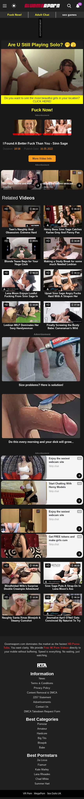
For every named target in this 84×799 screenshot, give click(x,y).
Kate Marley (42, 769)
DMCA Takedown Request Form (42, 711)
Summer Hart (42, 783)
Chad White (42, 778)
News (42, 678)
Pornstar (42, 724)
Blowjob (42, 742)
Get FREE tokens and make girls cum (18, 183)
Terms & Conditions (42, 683)
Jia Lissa (42, 760)
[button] (42, 71)
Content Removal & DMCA (42, 692)
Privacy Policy (42, 687)
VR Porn (27, 793)
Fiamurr (42, 764)
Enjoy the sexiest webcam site (59, 183)
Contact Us (42, 706)
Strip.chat (7, 187)
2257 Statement (42, 697)
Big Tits (42, 738)
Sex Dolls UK (54, 793)
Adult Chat (42, 14)
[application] (42, 72)
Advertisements (42, 702)
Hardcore (42, 733)
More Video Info (42, 158)
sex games (69, 14)
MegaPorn (39, 793)
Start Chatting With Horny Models (60, 485)
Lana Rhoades (42, 774)
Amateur (42, 728)
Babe (42, 747)
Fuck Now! (14, 14)
